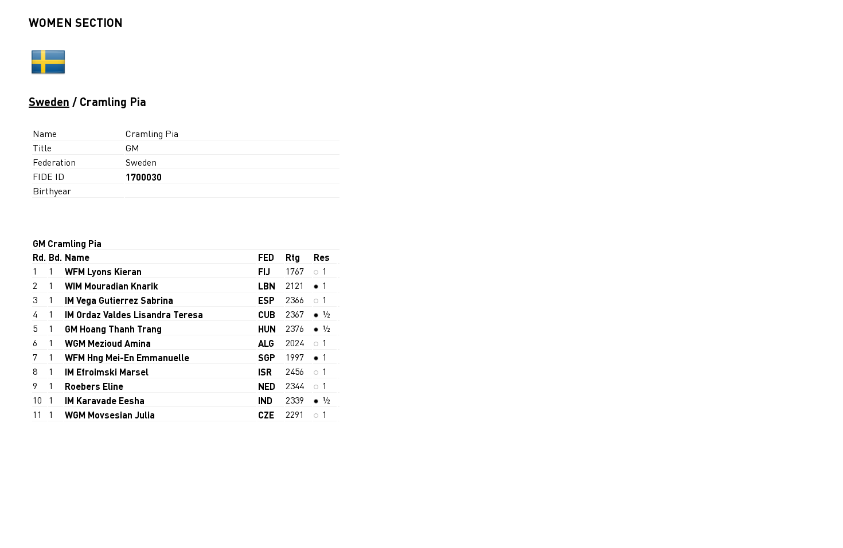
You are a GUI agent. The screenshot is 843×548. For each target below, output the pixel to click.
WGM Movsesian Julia (110, 414)
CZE (266, 414)
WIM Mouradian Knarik (111, 285)
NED (266, 386)
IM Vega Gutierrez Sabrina (119, 300)
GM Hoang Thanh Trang (113, 328)
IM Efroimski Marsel (107, 371)
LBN (266, 285)
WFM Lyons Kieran (103, 271)
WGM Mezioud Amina (108, 343)
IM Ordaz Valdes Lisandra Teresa (134, 314)
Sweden (49, 101)
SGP (266, 357)
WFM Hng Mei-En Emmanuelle (127, 357)
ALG (266, 343)
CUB (266, 314)
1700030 (144, 176)
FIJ (264, 271)
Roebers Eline (94, 386)
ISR (265, 371)
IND (265, 400)
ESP (266, 300)
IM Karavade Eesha (105, 400)
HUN (267, 328)
